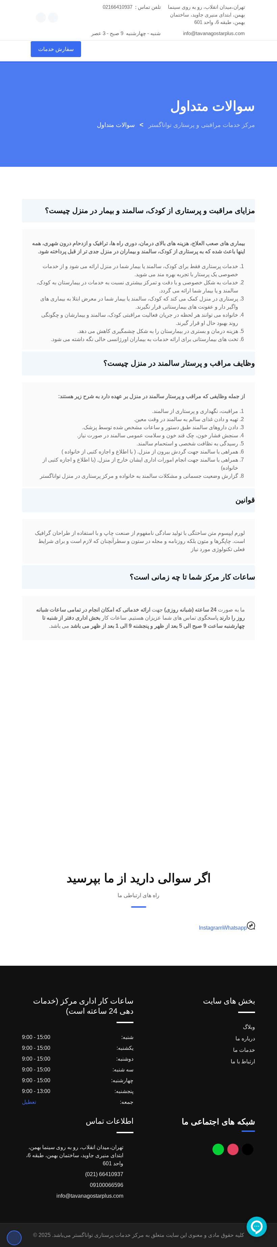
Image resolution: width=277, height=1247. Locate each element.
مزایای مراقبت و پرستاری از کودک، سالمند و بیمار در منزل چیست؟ (150, 210)
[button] (138, 211)
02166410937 (117, 7)
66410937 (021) (104, 1174)
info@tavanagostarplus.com (214, 33)
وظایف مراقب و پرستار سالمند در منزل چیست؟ (179, 363)
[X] (247, 1149)
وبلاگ (249, 1027)
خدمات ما (244, 1050)
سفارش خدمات (56, 49)
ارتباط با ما (243, 1061)
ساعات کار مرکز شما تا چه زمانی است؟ (192, 577)
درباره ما (245, 1038)
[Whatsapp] (218, 1149)
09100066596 (106, 1185)
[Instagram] (233, 1149)
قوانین (245, 500)
